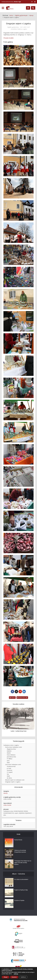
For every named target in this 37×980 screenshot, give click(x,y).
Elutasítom (14, 977)
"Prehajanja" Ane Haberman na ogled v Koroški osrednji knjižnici (22, 862)
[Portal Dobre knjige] (18, 960)
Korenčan (9, 770)
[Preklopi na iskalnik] (33, 8)
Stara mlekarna (11, 755)
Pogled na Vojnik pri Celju (21, 890)
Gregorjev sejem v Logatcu (12, 782)
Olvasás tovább (8, 38)
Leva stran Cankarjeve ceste (13, 764)
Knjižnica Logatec (22, 29)
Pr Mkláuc (9, 759)
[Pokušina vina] (18, 631)
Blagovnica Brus (11, 749)
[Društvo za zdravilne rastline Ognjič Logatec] (18, 432)
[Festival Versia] (9, 842)
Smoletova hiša (11, 766)
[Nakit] (18, 277)
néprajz (5, 793)
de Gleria (9, 778)
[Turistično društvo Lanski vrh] (18, 321)
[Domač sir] (18, 343)
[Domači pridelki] (18, 388)
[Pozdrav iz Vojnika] (9, 903)
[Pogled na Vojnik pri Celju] (9, 893)
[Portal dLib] (18, 941)
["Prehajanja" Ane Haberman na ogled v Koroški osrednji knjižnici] (9, 864)
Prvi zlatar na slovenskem (21, 879)
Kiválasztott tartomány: (11, 1)
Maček (9, 753)
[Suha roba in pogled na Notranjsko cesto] (18, 55)
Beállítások (23, 977)
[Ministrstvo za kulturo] (18, 920)
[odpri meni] (3, 8)
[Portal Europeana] (19, 934)
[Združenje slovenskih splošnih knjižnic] (18, 947)
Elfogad (5, 977)
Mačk (8, 776)
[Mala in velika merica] (18, 543)
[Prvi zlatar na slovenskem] (9, 882)
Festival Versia (18, 839)
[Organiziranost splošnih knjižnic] (18, 927)
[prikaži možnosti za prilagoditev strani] (32, 1)
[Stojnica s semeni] (18, 498)
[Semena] (18, 521)
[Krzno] (18, 565)
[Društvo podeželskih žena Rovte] (18, 410)
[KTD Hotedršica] (18, 587)
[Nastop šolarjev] (18, 166)
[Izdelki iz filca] (18, 454)
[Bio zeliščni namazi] (18, 299)
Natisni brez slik (22, 697)
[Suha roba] (18, 255)
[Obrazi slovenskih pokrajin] (18, 954)
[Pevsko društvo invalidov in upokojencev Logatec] (18, 210)
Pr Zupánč (10, 772)
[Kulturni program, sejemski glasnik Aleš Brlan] (18, 144)
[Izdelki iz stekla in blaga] (18, 476)
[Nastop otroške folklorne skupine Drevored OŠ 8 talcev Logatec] (18, 188)
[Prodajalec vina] (18, 654)
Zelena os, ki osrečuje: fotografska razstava (20, 851)
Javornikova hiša (11, 757)
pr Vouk (9, 768)
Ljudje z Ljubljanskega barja (18, 731)
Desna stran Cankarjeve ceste (13, 747)
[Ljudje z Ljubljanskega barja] (18, 718)
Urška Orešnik (7, 805)
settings (16, 974)
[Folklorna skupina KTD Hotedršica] (18, 232)
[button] (30, 722)
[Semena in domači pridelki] (18, 676)
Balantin (9, 751)
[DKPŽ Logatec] (18, 365)
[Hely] (28, 8)
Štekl (8, 762)
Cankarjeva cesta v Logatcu (11, 745)
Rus (8, 774)
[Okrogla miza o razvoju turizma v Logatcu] (18, 77)
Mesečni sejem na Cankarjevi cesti (14, 780)
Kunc (8, 760)
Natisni (13, 697)
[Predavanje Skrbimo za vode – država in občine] (18, 99)
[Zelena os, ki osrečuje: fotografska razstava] (9, 853)
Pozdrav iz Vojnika (19, 900)
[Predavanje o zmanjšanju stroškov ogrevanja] (18, 122)
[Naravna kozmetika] (18, 609)
